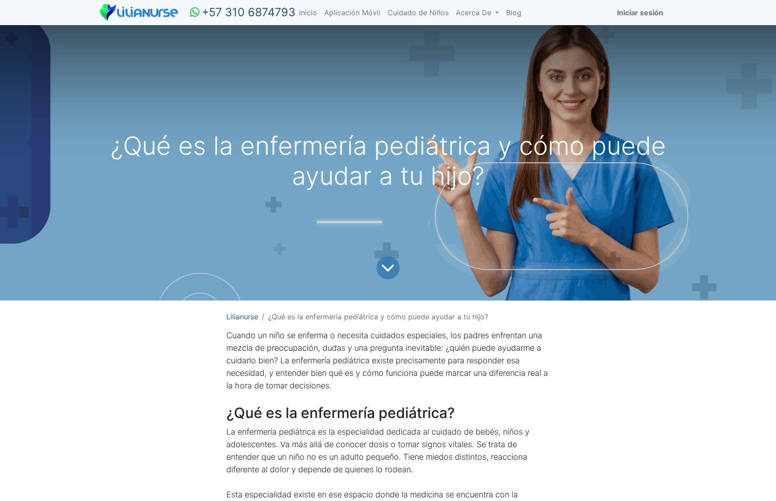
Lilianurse (242, 316)
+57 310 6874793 (248, 12)
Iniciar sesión (640, 12)
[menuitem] (308, 13)
